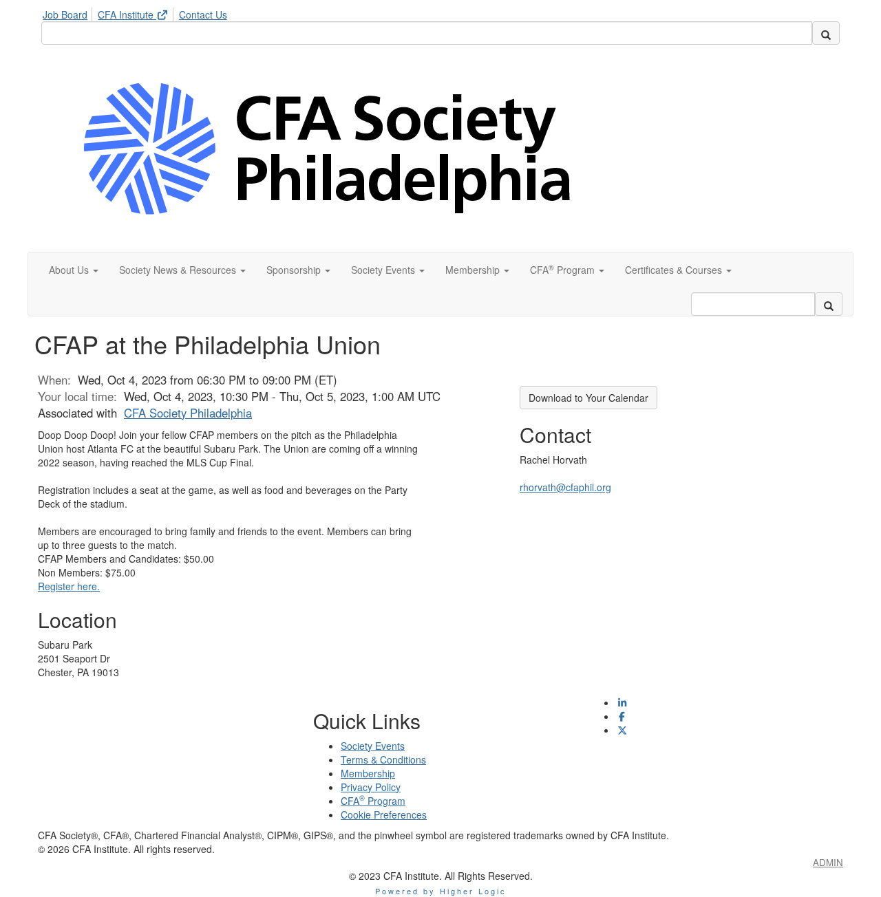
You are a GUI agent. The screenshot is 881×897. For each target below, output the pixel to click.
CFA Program (373, 801)
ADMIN (828, 862)
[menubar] (138, 12)
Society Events (373, 746)
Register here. (69, 586)
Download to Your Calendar (588, 397)
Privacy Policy (371, 787)
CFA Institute (127, 14)
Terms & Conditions (383, 759)
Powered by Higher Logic (441, 890)
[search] (826, 33)
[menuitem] (68, 12)
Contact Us (203, 14)
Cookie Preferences (384, 814)
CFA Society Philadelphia (188, 412)
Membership (368, 773)
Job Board (65, 14)
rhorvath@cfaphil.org (565, 487)
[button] (74, 269)
